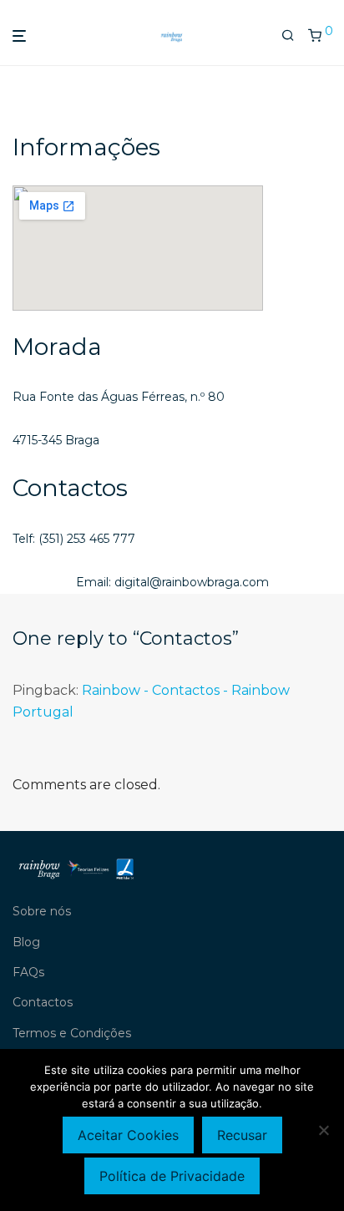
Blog (26, 942)
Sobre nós (42, 911)
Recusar (242, 1135)
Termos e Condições (72, 1033)
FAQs (28, 972)
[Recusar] (323, 1130)
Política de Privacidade (172, 1176)
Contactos (43, 1002)
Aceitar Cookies (128, 1135)
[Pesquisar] (288, 36)
